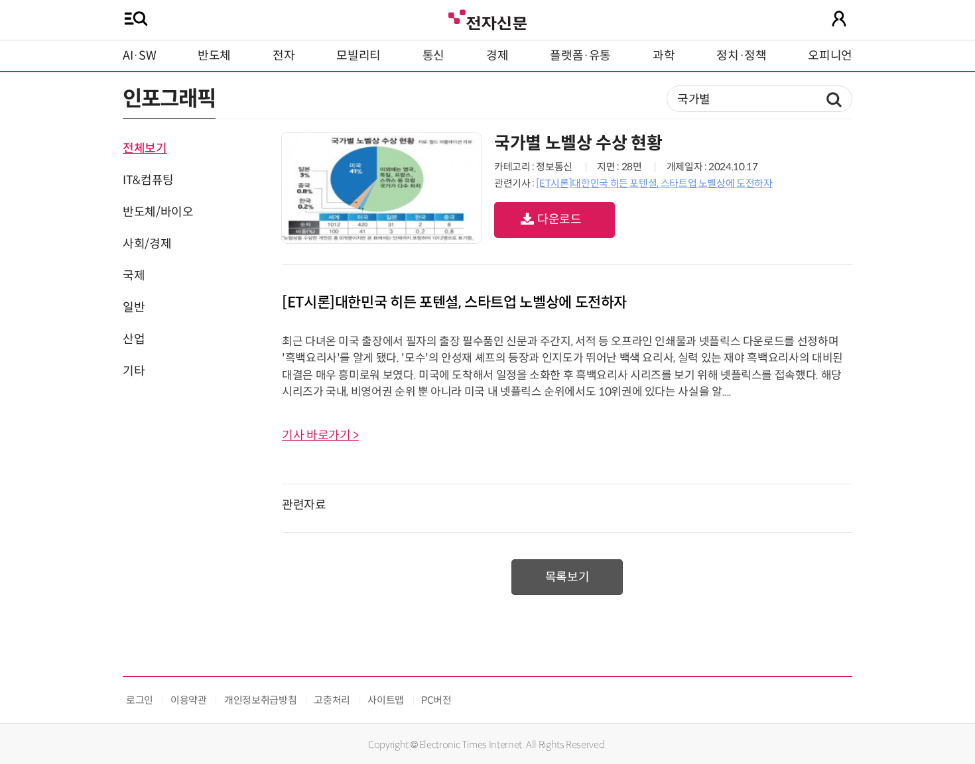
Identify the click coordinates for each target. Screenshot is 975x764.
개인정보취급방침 (260, 700)
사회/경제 (147, 244)
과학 (664, 55)
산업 (134, 339)
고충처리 (332, 700)
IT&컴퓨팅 (148, 180)
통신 (433, 55)
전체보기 (145, 148)
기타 (134, 371)
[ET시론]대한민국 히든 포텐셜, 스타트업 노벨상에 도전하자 (654, 183)
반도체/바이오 (158, 212)
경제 (497, 55)
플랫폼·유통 (580, 55)
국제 (134, 275)
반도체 (214, 55)
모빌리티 (358, 55)
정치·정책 (741, 55)
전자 (283, 55)
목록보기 (567, 577)
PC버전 (436, 700)
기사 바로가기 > (320, 435)
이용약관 (188, 700)
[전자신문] (487, 18)
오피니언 (830, 55)
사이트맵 (385, 700)
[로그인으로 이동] (839, 18)
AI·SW (139, 55)
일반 (134, 307)
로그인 (139, 700)
